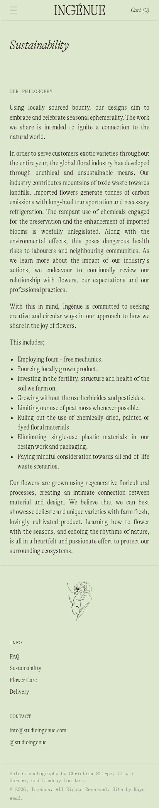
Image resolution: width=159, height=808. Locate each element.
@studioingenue (28, 742)
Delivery (19, 691)
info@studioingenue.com (38, 730)
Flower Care (23, 680)
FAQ (14, 656)
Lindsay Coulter (62, 780)
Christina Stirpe (90, 773)
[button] (13, 10)
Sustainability (25, 668)
